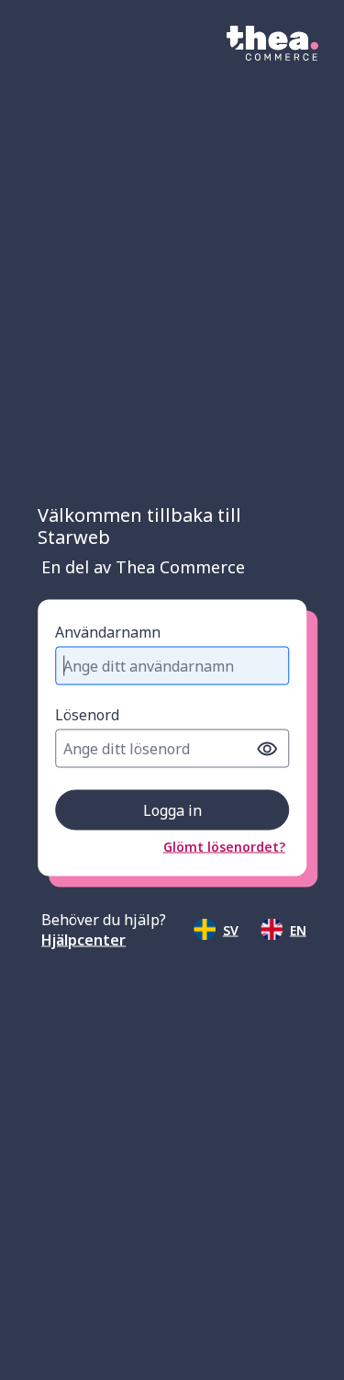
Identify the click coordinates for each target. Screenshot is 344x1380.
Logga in (172, 810)
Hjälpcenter (83, 940)
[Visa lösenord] (267, 749)
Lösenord (87, 715)
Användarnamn (108, 632)
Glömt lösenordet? (224, 846)
